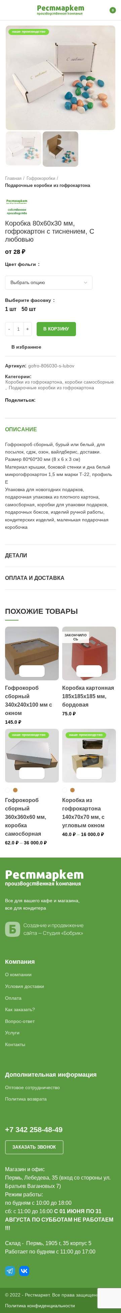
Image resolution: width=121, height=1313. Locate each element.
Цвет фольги (21, 264)
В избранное (26, 347)
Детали (16, 555)
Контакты (15, 1044)
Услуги (12, 1032)
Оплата (13, 998)
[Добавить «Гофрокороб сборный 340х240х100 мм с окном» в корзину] (26, 671)
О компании (18, 974)
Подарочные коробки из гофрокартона (47, 185)
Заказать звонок (34, 1147)
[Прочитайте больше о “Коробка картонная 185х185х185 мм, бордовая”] (83, 671)
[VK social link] (58, 400)
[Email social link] (42, 400)
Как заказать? (20, 1009)
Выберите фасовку (28, 300)
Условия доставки (24, 986)
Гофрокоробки (41, 178)
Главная (13, 178)
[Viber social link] (73, 400)
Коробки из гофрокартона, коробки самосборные (59, 382)
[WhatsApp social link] (50, 400)
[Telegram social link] (66, 400)
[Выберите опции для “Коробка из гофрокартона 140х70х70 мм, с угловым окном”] (83, 773)
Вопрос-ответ (20, 1021)
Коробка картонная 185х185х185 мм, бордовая (88, 696)
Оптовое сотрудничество (32, 1087)
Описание (21, 429)
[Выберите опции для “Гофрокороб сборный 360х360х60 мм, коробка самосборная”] (26, 773)
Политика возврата (26, 1099)
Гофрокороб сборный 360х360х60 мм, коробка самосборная (25, 817)
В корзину (56, 328)
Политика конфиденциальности (40, 1305)
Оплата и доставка (35, 578)
